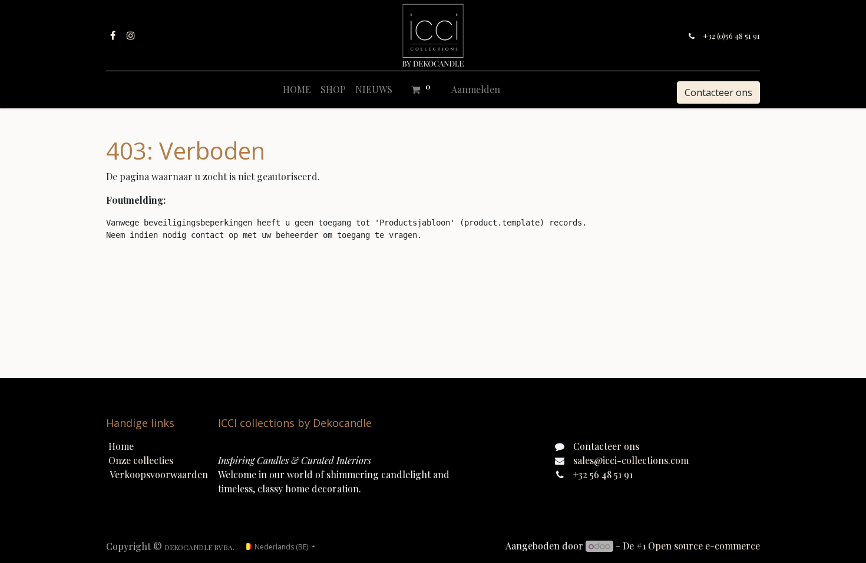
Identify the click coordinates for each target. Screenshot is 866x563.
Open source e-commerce (704, 545)
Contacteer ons (718, 92)
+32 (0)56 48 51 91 (731, 36)
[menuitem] (297, 89)
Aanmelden (475, 89)
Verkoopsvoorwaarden (159, 474)
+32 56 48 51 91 (603, 474)
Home (121, 446)
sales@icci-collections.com (631, 460)
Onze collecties (140, 460)
